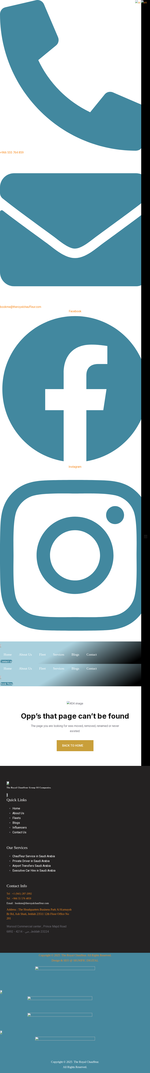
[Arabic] (138, 2)
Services (58, 654)
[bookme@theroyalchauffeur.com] (75, 229)
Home (8, 654)
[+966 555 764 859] (75, 75)
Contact (92, 654)
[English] (144, 2)
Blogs (75, 654)
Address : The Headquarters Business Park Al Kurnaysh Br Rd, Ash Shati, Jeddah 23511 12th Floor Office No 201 (39, 914)
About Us (25, 654)
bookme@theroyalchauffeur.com (20, 307)
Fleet (42, 654)
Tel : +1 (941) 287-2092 (19, 893)
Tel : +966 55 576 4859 (19, 898)
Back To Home (73, 745)
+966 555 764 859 (12, 152)
